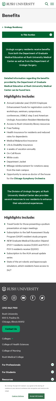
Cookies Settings (18, 396)
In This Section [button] (28, 34)
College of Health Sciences (15, 344)
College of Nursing (11, 350)
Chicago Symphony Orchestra (29, 178)
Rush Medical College (13, 356)
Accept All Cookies (36, 396)
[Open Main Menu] (52, 4)
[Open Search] (46, 4)
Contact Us (11, 328)
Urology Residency (13, 27)
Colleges (6, 338)
